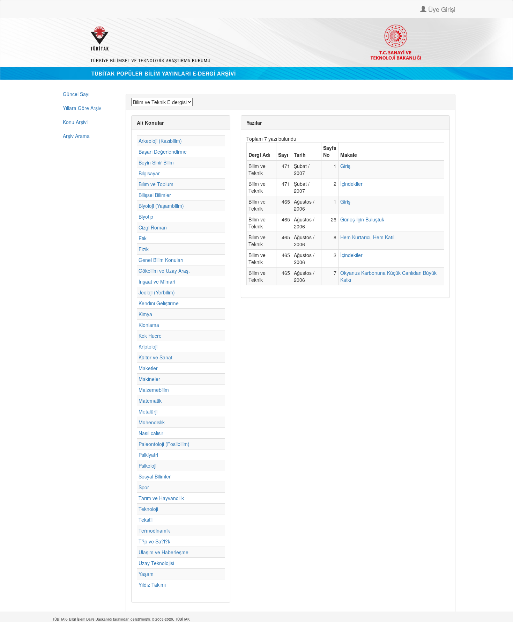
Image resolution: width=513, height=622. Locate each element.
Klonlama (149, 324)
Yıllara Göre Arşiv (82, 107)
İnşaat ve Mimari (157, 281)
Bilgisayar (149, 173)
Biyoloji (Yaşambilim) (161, 205)
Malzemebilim (154, 389)
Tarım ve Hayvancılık (161, 498)
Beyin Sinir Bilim (156, 162)
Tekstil (146, 519)
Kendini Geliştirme (159, 303)
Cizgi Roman (153, 227)
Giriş (345, 165)
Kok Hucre (150, 335)
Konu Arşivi (75, 121)
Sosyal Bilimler (155, 476)
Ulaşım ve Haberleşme (163, 552)
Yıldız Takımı (152, 584)
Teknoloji (148, 508)
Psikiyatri (148, 454)
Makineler (149, 378)
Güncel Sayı (76, 93)
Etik (143, 238)
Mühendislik (152, 422)
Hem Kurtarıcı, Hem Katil (367, 237)
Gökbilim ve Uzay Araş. (164, 270)
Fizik (144, 249)
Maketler (148, 368)
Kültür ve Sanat (155, 357)
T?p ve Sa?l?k (154, 541)
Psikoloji (147, 465)
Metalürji (148, 411)
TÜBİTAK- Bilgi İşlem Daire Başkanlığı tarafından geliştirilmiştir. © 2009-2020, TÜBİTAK (121, 619)
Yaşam (146, 573)
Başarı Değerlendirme (163, 151)
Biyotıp (146, 216)
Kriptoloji (148, 346)
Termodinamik (154, 530)
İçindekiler (351, 183)
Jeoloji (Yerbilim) (157, 292)
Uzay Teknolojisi (156, 562)
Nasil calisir (151, 433)
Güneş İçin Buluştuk (362, 219)
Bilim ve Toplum (156, 184)
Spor (144, 487)
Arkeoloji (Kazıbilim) (160, 140)
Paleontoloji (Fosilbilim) (164, 443)
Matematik (150, 400)
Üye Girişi (440, 9)
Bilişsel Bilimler (155, 194)
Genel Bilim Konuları (161, 259)
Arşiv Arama (76, 135)
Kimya (145, 313)
